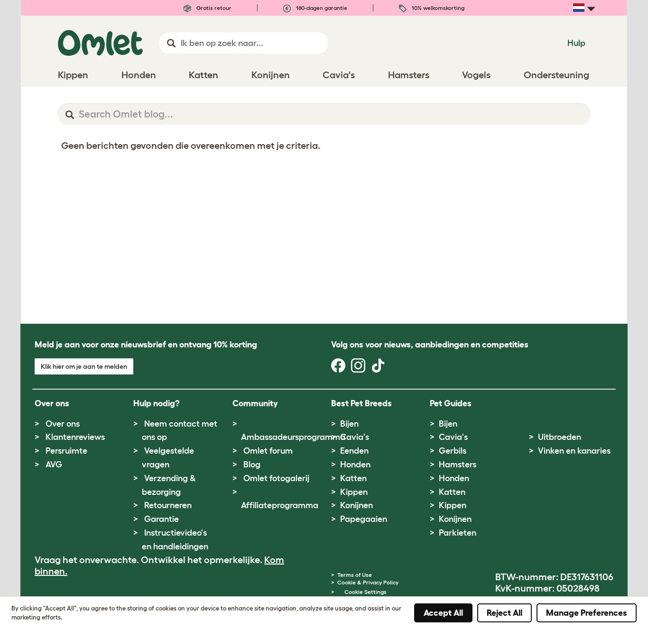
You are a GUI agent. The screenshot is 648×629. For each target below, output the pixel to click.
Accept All (443, 613)
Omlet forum (268, 451)
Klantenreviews (75, 437)
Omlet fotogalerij (276, 478)
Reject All (504, 613)
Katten (353, 478)
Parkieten (457, 533)
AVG (54, 464)
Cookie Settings (365, 592)
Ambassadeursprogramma (293, 437)
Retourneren (168, 505)
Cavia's (354, 437)
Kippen (354, 492)
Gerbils (452, 451)
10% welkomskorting (437, 8)
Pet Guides (451, 403)
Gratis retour (213, 8)
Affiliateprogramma (279, 505)
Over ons (63, 423)
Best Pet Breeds (361, 403)
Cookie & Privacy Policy (367, 582)
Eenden (354, 451)
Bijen (349, 423)
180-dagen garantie (321, 8)
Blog (251, 464)
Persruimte (66, 451)
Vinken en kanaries (574, 451)
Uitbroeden (559, 437)
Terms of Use (354, 575)
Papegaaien (363, 519)
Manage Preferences (586, 613)
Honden (355, 464)
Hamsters (457, 464)
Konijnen (356, 505)
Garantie (161, 519)
